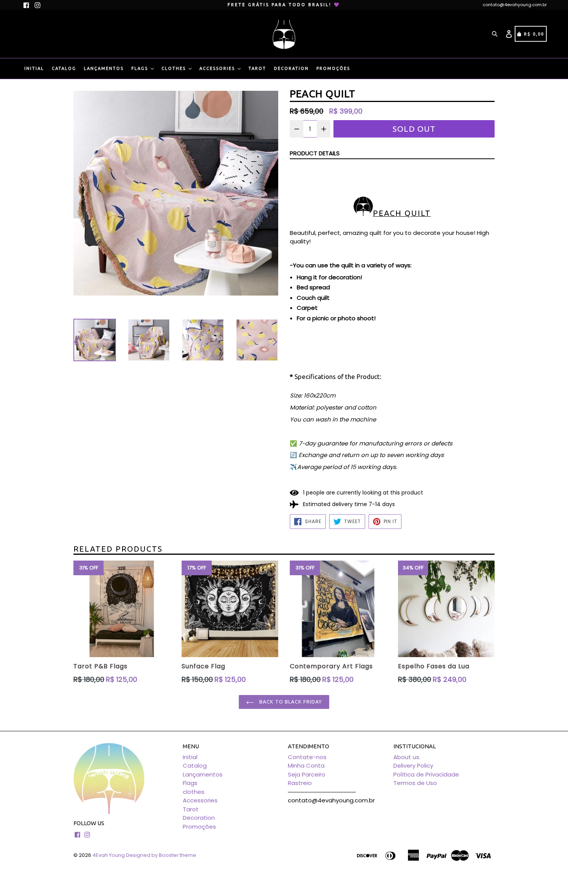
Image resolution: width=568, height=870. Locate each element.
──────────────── (322, 792)
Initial (34, 68)
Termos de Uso (415, 783)
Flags (140, 68)
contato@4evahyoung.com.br (515, 5)
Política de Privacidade (426, 774)
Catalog (64, 68)
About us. (406, 757)
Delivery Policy (413, 765)
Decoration (291, 68)
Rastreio (300, 783)
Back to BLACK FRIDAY (290, 701)
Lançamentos (104, 68)
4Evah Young (108, 855)
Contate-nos (307, 757)
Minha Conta (306, 765)
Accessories (218, 68)
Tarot (257, 68)
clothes (175, 68)
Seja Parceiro (306, 774)
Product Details (315, 153)
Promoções (333, 68)
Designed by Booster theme (161, 855)
